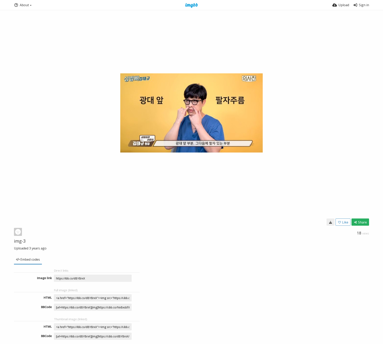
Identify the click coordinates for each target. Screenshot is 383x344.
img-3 (20, 241)
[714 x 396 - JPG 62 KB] (331, 222)
